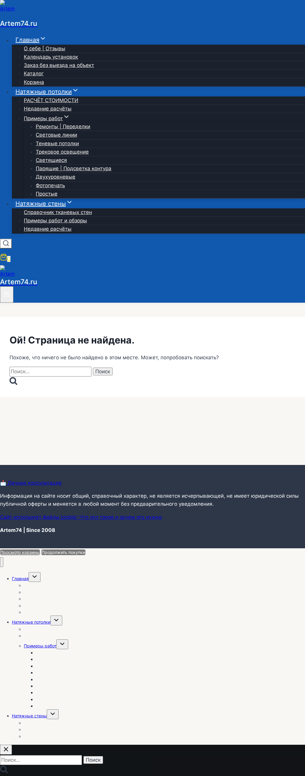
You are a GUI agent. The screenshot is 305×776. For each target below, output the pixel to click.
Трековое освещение (62, 152)
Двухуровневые (55, 177)
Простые (46, 194)
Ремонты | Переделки (63, 126)
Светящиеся (51, 160)
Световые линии (56, 135)
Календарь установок (51, 57)
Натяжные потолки (31, 621)
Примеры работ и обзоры (55, 221)
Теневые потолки (57, 143)
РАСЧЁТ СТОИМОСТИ (51, 100)
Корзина (34, 82)
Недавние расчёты (47, 109)
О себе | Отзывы (44, 48)
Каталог (34, 73)
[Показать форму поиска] (6, 244)
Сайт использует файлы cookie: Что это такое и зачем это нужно (81, 517)
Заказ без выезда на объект (59, 65)
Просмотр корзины (20, 552)
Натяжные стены (29, 715)
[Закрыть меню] (1, 562)
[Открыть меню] (6, 294)
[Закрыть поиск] (6, 750)
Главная (20, 578)
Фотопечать (50, 185)
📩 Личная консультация (31, 483)
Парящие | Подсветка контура (73, 168)
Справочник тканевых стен (58, 212)
